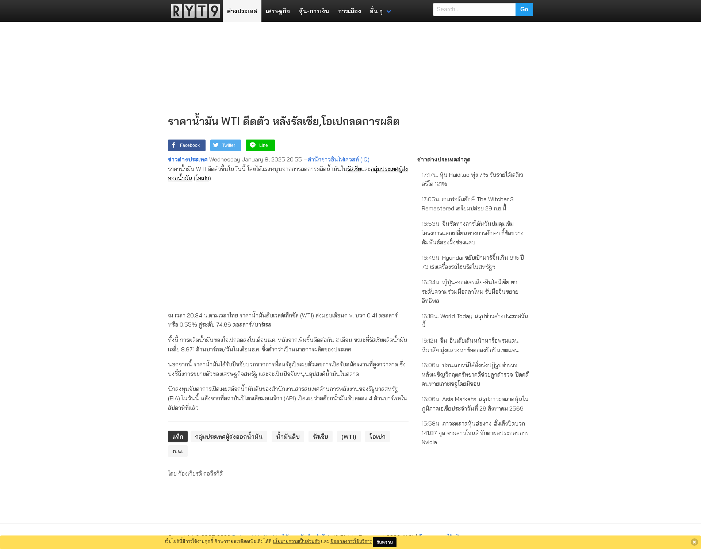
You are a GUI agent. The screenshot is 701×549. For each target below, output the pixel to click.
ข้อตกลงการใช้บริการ (351, 541)
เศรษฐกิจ (278, 11)
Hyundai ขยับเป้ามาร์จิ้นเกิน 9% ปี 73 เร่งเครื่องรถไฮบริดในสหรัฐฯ (473, 262)
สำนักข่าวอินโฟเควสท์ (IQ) (338, 159)
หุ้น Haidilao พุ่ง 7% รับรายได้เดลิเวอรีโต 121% (472, 179)
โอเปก (202, 178)
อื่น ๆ (376, 11)
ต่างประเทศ (242, 11)
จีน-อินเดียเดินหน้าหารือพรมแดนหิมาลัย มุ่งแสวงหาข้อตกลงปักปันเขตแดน (470, 345)
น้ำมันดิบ (288, 436)
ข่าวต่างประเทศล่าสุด (444, 159)
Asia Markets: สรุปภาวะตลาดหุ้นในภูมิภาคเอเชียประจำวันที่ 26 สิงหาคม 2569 (475, 403)
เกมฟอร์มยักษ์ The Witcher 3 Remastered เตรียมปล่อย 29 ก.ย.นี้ (468, 203)
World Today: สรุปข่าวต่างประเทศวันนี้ (475, 320)
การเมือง (349, 11)
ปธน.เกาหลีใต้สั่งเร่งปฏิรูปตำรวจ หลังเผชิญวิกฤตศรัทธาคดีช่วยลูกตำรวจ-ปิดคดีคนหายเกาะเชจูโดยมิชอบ (475, 374)
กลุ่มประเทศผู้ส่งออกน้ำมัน (229, 436)
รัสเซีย (354, 168)
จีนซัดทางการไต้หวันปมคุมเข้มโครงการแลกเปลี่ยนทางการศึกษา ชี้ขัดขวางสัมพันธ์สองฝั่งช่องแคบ (473, 233)
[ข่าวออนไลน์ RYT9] (193, 11)
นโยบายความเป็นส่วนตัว (296, 541)
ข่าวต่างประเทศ (188, 159)
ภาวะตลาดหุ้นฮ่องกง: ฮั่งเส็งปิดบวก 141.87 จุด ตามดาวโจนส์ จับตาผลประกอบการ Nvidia (475, 433)
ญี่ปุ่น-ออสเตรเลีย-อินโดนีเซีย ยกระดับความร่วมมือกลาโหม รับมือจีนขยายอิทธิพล (470, 291)
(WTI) (348, 436)
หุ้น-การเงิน (314, 11)
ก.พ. (177, 451)
